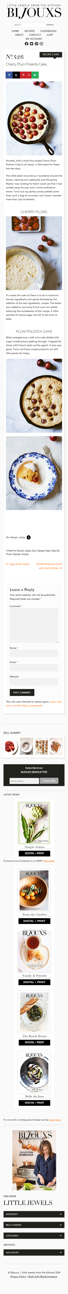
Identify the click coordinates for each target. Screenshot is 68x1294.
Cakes (28, 551)
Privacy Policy (18, 1276)
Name (14, 648)
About (19, 35)
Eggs (48, 551)
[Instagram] (41, 44)
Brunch (20, 551)
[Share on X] (16, 75)
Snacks (25, 554)
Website (14, 677)
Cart (50, 35)
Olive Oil (55, 551)
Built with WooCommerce (42, 1276)
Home (15, 31)
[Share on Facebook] (9, 75)
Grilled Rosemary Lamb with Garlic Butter (49, 565)
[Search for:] (29, 25)
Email (14, 662)
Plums (9, 554)
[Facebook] (27, 44)
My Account (34, 39)
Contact (35, 35)
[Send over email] (35, 75)
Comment (16, 606)
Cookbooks (48, 31)
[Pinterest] (37, 44)
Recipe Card (51, 54)
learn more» (49, 861)
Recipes (30, 31)
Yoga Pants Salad (19, 563)
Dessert (41, 551)
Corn (34, 551)
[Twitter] (31, 44)
